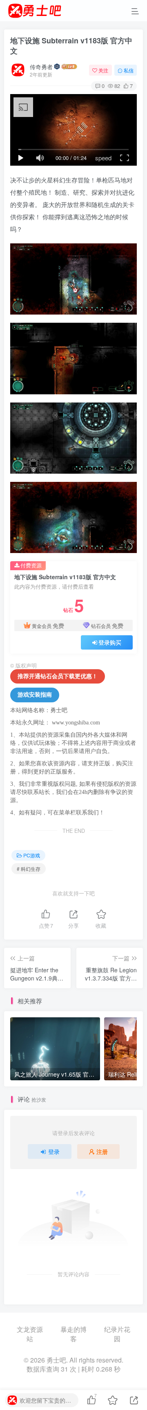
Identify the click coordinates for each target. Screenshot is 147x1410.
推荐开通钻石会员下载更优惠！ (58, 676)
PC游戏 (31, 855)
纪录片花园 (117, 1334)
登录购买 (109, 642)
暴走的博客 (73, 1334)
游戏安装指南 (35, 695)
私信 (129, 70)
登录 (54, 1151)
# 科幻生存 (28, 868)
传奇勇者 (41, 67)
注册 (102, 1151)
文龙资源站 (30, 1334)
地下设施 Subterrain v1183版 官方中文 (71, 45)
